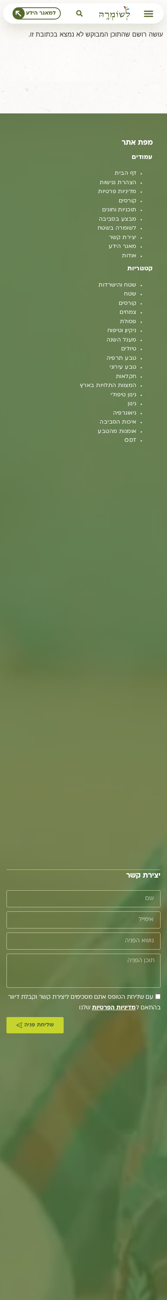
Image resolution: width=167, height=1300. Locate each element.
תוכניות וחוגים (119, 210)
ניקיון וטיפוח (122, 330)
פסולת (128, 321)
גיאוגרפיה (125, 413)
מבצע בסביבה (118, 219)
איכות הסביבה (118, 422)
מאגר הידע (123, 246)
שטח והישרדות (117, 285)
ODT (130, 440)
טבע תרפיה (122, 358)
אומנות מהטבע (117, 431)
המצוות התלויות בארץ (108, 385)
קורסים (128, 201)
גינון (132, 404)
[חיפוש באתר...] (79, 13)
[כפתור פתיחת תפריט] (148, 14)
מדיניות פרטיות (117, 191)
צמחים (128, 312)
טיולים (129, 349)
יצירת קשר (123, 237)
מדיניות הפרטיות (114, 1008)
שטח (130, 294)
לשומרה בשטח (117, 228)
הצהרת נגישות (118, 182)
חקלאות (126, 376)
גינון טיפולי (123, 395)
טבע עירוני (123, 367)
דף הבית (125, 173)
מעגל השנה (122, 340)
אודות (129, 256)
